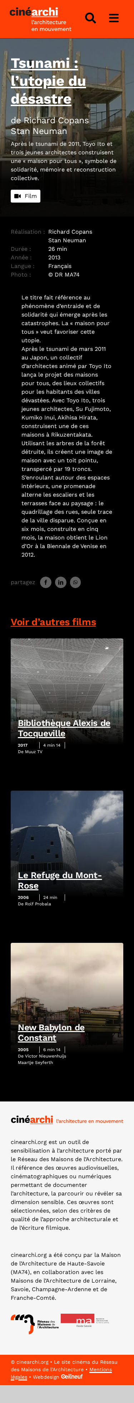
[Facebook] (45, 582)
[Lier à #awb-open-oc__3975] (114, 18)
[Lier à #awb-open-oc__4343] (90, 18)
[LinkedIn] (60, 582)
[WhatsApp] (75, 582)
